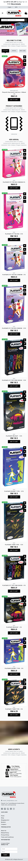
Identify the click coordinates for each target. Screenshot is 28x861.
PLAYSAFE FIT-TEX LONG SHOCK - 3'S (14, 585)
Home (2, 815)
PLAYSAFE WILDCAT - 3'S (14, 627)
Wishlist (3, 822)
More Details (16, 4)
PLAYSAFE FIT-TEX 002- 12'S (14, 234)
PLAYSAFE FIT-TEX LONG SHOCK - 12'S (14, 380)
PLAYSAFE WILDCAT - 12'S (14, 436)
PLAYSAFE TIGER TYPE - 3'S (14, 709)
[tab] (5, 50)
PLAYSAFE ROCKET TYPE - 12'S (14, 491)
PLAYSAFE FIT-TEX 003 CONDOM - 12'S (14, 328)
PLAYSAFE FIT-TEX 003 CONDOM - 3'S (14, 274)
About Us (3, 830)
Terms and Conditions (7, 837)
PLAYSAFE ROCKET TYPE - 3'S (14, 668)
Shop (2, 818)
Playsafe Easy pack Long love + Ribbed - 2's (14, 93)
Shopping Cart (5, 820)
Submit (5, 855)
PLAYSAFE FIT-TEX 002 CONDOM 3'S (14, 182)
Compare (3, 824)
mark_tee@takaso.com (10, 800)
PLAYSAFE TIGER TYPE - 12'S (14, 544)
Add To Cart (14, 99)
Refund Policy (5, 832)
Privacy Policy (5, 835)
